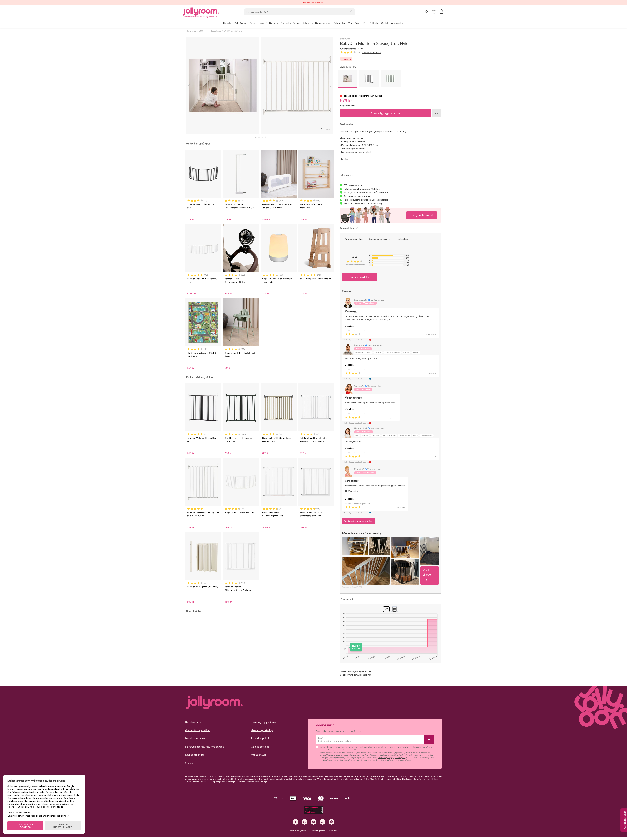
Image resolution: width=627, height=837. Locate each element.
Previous (188, 85)
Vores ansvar (258, 755)
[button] (434, 12)
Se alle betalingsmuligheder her (355, 671)
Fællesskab (402, 238)
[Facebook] (295, 822)
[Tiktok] (322, 822)
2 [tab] (259, 137)
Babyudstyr (191, 31)
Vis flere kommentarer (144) (358, 521)
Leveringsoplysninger (263, 722)
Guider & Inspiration (197, 730)
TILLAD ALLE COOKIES (25, 826)
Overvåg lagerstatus (385, 113)
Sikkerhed (203, 31)
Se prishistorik (347, 105)
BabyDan (345, 38)
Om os (189, 763)
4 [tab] (265, 137)
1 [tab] (255, 137)
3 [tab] (262, 137)
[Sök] (351, 11)
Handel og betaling (262, 730)
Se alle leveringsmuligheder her (355, 674)
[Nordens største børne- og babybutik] (201, 10)
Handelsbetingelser (196, 738)
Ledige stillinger (194, 755)
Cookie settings (260, 746)
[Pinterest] (331, 822)
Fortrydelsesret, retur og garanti (204, 746)
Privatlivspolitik (260, 738)
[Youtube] (313, 822)
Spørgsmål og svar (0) (379, 238)
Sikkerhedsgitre (217, 31)
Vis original (350, 326)
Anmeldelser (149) (354, 238)
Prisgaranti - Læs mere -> (357, 196)
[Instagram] (304, 822)
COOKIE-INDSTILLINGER (62, 826)
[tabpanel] (222, 85)
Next (330, 85)
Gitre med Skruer (234, 31)
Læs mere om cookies (18, 812)
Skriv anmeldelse (359, 277)
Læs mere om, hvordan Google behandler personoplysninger (38, 815)
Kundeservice (193, 722)
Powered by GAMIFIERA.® (353, 587)
